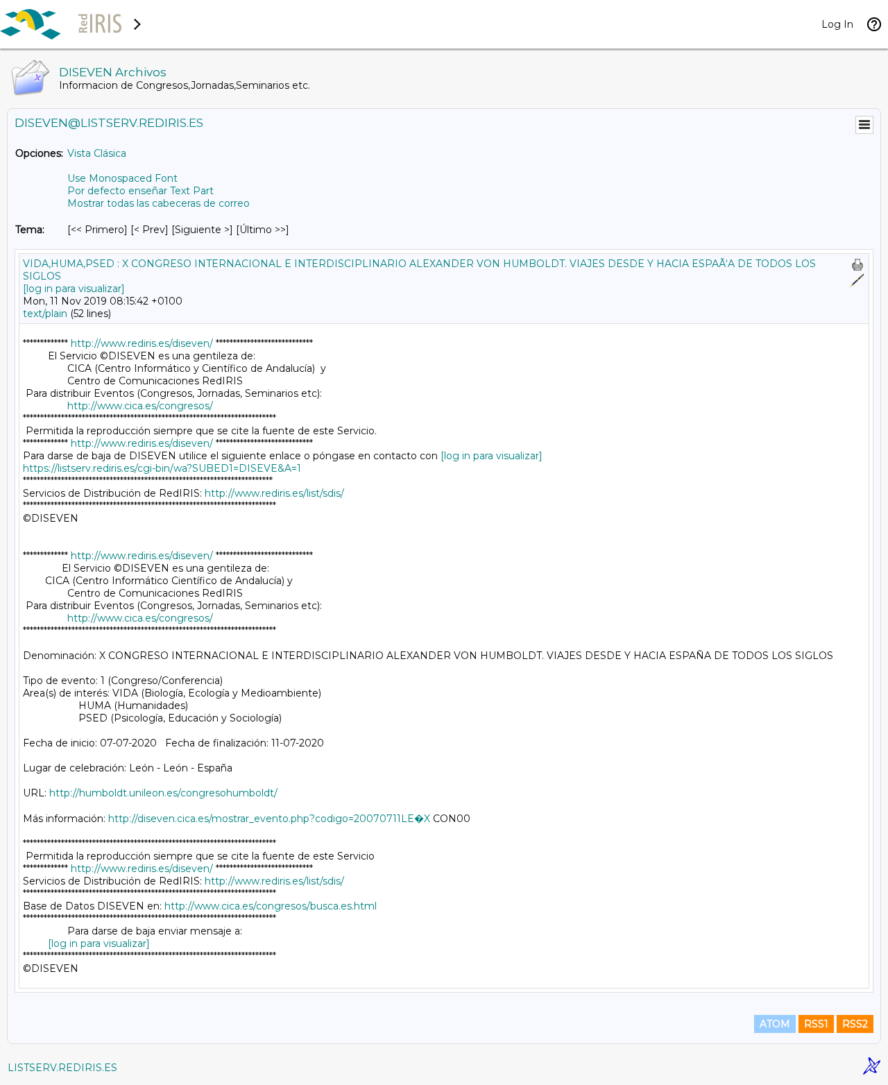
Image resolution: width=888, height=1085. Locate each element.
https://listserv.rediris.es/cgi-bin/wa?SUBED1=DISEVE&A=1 (162, 468)
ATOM (775, 1024)
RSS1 (816, 1024)
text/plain (45, 313)
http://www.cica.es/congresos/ (140, 406)
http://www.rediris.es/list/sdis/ (274, 493)
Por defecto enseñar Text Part (140, 191)
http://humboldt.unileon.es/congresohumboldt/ (163, 793)
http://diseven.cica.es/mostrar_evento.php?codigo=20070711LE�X (269, 818)
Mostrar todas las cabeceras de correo (158, 203)
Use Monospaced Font (122, 178)
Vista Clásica (96, 153)
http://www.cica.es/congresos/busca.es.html (270, 906)
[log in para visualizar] (74, 288)
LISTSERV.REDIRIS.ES (62, 1067)
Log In (837, 24)
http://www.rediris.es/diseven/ (142, 343)
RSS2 (855, 1024)
